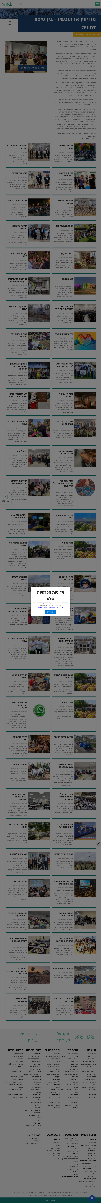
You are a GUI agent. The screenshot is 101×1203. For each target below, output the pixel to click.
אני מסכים (50, 612)
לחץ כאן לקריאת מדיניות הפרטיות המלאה (50, 607)
